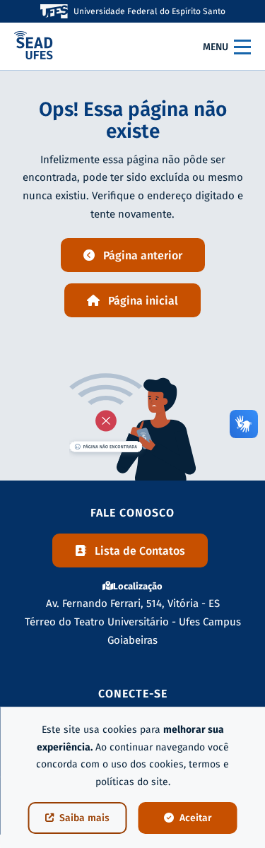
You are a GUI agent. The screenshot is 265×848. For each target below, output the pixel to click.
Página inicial (143, 300)
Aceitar (195, 818)
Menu (215, 47)
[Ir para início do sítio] (33, 46)
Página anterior (142, 255)
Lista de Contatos (140, 551)
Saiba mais (84, 818)
